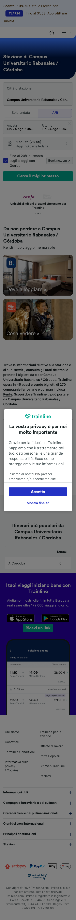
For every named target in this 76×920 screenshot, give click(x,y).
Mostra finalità (38, 503)
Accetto (38, 492)
